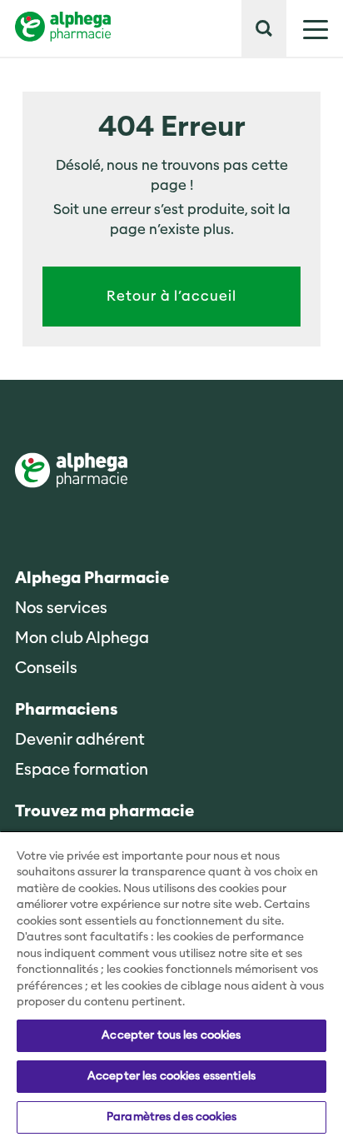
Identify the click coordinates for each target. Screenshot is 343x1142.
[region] (171, 986)
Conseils (46, 668)
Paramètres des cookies (171, 1117)
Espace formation (81, 770)
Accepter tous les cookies (171, 1035)
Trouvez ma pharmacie (104, 812)
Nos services (61, 608)
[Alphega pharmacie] (71, 472)
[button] (263, 28)
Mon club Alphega (82, 638)
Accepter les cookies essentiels (171, 1076)
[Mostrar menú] (307, 28)
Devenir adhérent (80, 740)
